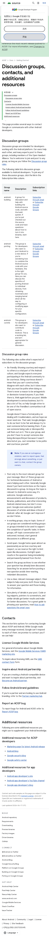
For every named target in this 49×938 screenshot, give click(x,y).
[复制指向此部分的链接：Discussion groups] (31, 141)
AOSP (4, 60)
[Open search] (33, 3)
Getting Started (22, 60)
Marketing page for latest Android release (26, 746)
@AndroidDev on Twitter (11, 856)
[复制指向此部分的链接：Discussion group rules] (30, 354)
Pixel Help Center (8, 890)
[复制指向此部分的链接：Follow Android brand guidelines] (41, 688)
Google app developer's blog (20, 785)
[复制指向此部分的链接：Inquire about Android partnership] (43, 669)
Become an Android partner (14, 680)
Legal (30, 919)
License (38, 919)
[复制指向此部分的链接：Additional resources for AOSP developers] (17, 741)
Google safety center (17, 760)
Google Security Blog (10, 864)
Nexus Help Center (9, 894)
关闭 (24, 29)
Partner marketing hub (32, 696)
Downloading (7, 825)
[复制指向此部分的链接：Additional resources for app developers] (17, 771)
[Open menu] (4, 3)
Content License (27, 796)
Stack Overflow (8, 906)
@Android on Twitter (10, 852)
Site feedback (17, 923)
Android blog (12, 751)
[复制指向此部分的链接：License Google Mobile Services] (41, 643)
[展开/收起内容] (12, 92)
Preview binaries (8, 829)
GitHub (5, 841)
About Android (8, 919)
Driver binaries (7, 837)
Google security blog (16, 755)
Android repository (9, 817)
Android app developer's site (20, 776)
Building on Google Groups (12, 872)
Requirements (7, 821)
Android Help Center (10, 886)
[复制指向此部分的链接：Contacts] (17, 618)
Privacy (6, 923)
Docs (11, 60)
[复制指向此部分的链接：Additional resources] (34, 722)
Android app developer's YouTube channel (25, 780)
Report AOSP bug (10, 711)
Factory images (8, 833)
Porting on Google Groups (12, 876)
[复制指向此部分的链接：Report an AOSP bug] (28, 703)
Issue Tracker (7, 910)
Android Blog (7, 860)
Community (21, 919)
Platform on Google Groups (13, 868)
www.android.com (9, 898)
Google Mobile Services (11, 902)
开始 (24, 37)
